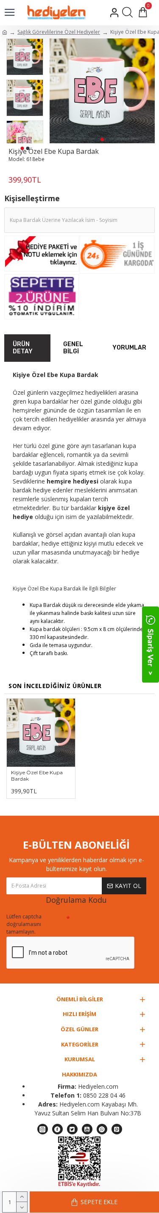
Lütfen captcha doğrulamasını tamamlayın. (24, 924)
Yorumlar (129, 347)
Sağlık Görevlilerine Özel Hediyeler (58, 32)
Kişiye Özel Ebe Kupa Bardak (37, 775)
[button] (96, 139)
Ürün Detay (23, 348)
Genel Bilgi (73, 348)
